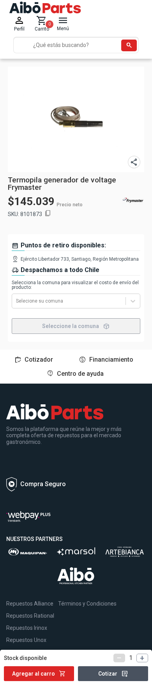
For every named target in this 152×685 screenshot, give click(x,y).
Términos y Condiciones (87, 603)
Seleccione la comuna (76, 326)
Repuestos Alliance (29, 603)
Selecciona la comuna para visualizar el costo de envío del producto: (75, 285)
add (142, 658)
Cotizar (113, 673)
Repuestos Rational (30, 616)
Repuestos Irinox (26, 628)
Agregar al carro (39, 673)
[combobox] (16, 301)
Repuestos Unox (26, 640)
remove (119, 658)
